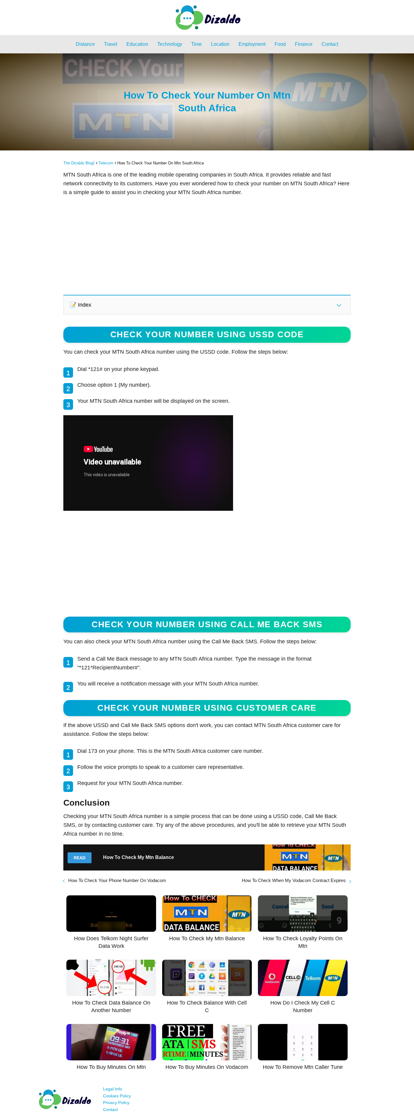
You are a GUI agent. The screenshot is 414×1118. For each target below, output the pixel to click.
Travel (110, 44)
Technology (169, 44)
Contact (330, 44)
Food (280, 44)
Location (220, 44)
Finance (303, 44)
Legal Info (112, 1088)
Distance (85, 44)
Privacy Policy (116, 1102)
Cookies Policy (117, 1095)
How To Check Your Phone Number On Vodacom (117, 880)
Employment (252, 44)
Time (196, 44)
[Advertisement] (207, 245)
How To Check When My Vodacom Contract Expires (294, 880)
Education (137, 44)
